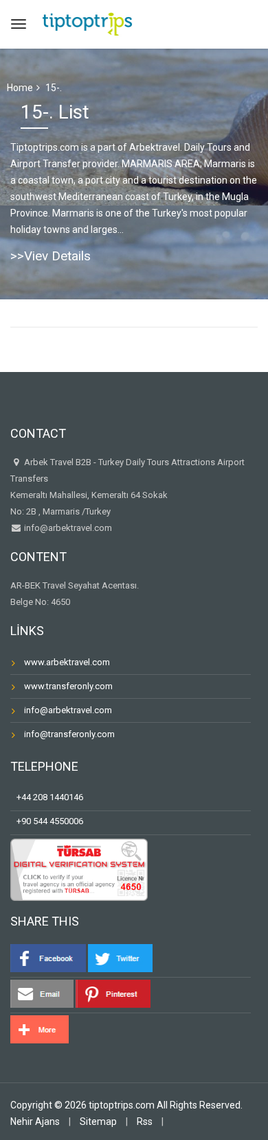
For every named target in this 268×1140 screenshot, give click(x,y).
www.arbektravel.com (67, 662)
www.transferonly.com (68, 686)
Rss (145, 1121)
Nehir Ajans (35, 1121)
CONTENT (38, 556)
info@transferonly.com (69, 734)
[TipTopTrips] (87, 22)
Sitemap (98, 1121)
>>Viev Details (50, 256)
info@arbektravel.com (68, 528)
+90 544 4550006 (46, 821)
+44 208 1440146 (46, 797)
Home (20, 87)
